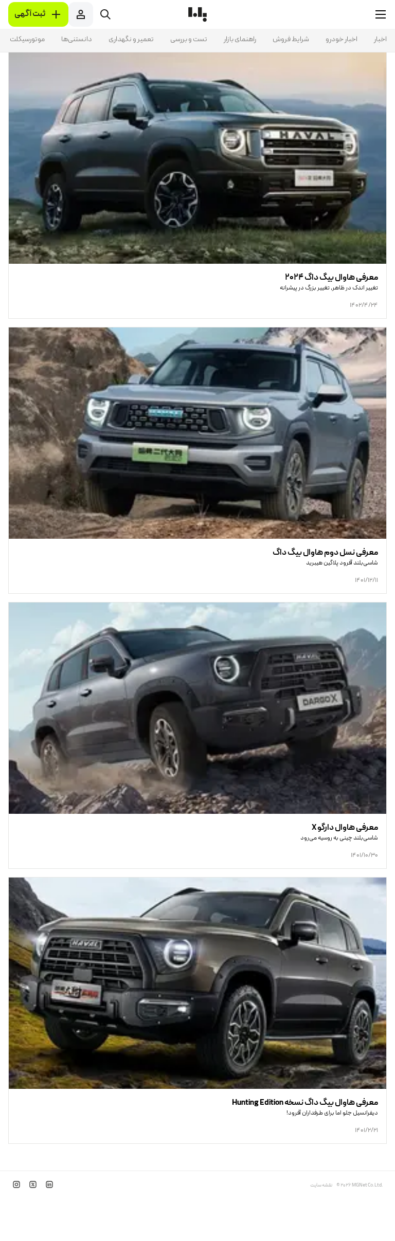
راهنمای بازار (240, 39)
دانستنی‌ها (76, 39)
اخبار (380, 39)
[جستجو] (105, 14)
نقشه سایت (321, 1185)
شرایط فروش (291, 39)
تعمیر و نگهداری (131, 39)
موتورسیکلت (27, 39)
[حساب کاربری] (80, 14)
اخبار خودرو (341, 39)
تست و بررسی (188, 39)
